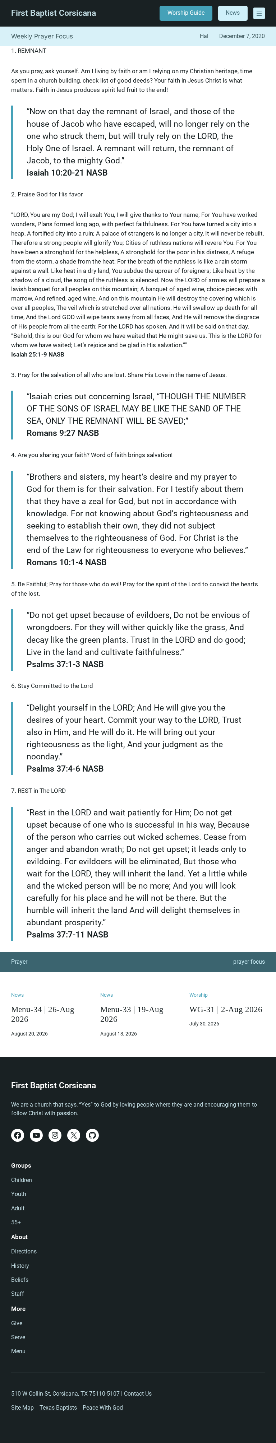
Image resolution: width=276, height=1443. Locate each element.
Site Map (22, 1408)
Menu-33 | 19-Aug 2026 (132, 1014)
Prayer (19, 962)
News (233, 13)
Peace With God (103, 1408)
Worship (198, 995)
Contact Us (138, 1394)
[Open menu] (259, 13)
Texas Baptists (58, 1408)
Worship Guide (185, 13)
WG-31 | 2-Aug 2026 (225, 1009)
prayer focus (249, 962)
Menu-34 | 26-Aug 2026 (42, 1014)
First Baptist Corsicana (53, 13)
